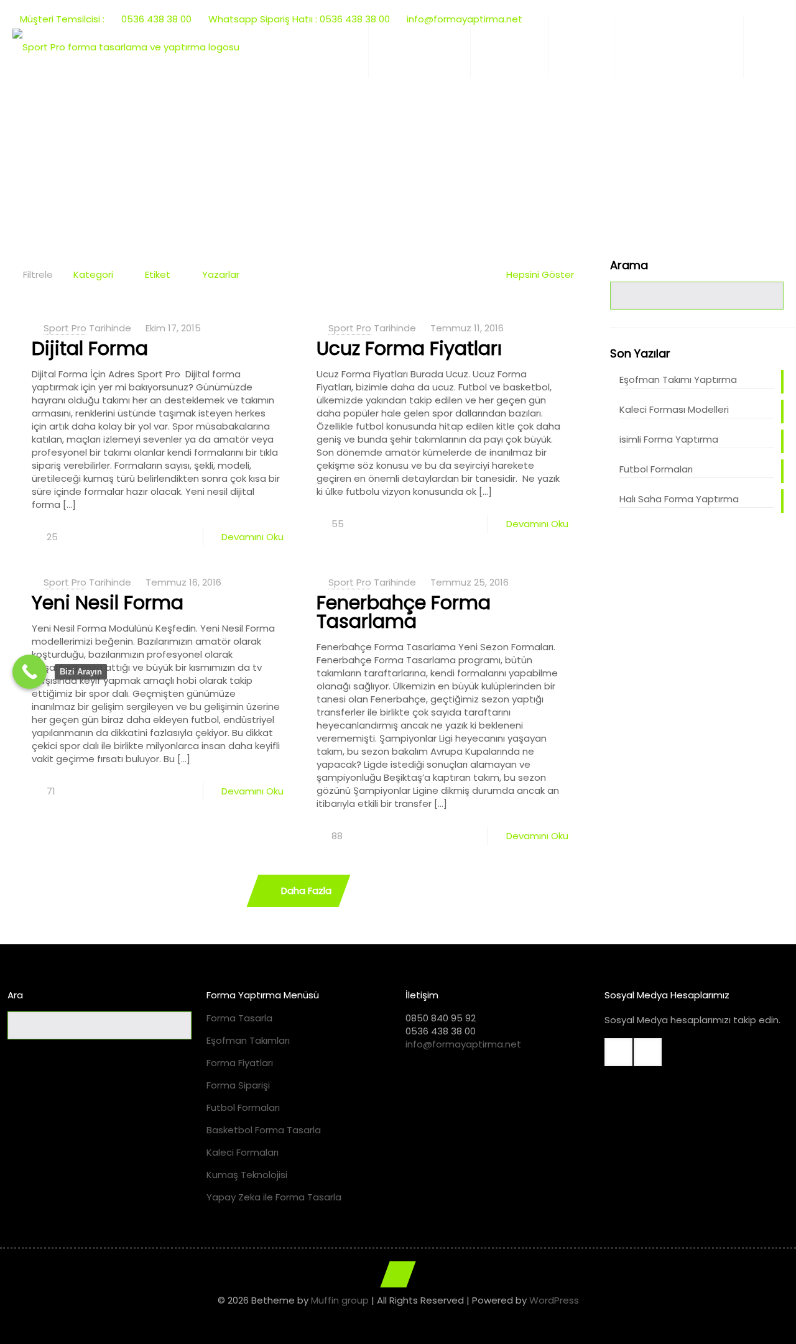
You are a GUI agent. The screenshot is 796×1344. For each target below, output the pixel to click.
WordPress (554, 1300)
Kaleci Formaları (242, 1152)
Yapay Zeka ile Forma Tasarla (273, 1197)
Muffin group (340, 1300)
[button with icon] (618, 1052)
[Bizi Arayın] (29, 672)
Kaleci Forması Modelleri (674, 409)
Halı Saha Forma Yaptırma (679, 498)
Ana (314, 152)
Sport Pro (65, 327)
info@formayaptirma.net (463, 1044)
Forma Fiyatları (239, 1062)
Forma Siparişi (238, 1085)
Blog (358, 152)
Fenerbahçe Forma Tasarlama (404, 612)
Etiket (157, 274)
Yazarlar (220, 274)
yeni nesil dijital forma (441, 152)
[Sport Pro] (125, 46)
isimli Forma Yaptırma (668, 439)
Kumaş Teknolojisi (246, 1174)
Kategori (93, 274)
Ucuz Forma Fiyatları (409, 348)
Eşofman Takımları (248, 1040)
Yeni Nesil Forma (107, 602)
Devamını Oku (252, 536)
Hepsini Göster (540, 274)
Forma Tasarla (239, 1017)
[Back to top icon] (397, 1274)
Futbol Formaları (656, 469)
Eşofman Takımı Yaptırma (678, 379)
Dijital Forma (90, 348)
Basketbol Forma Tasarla (263, 1129)
